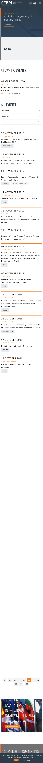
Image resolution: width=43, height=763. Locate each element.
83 (27, 684)
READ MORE (9, 24)
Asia (4, 202)
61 (10, 680)
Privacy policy (25, 760)
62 (15, 680)
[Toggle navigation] (40, 3)
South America (8, 331)
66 (33, 680)
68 (16, 684)
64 (24, 680)
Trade (5, 310)
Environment (7, 145)
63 (19, 680)
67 (38, 680)
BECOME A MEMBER (12, 726)
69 (21, 684)
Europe (5, 183)
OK (16, 760)
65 (29, 680)
